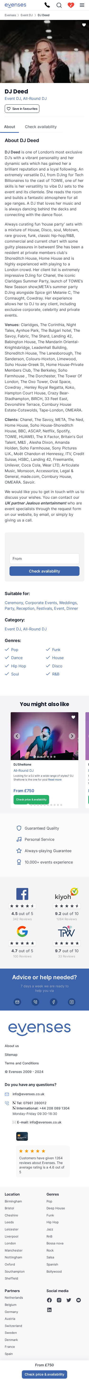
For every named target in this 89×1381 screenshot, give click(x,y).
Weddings (68, 602)
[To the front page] (15, 5)
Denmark (11, 1340)
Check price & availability (31, 799)
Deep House (56, 1208)
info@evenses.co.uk (45, 1122)
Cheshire (11, 1215)
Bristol (9, 1208)
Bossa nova (55, 1243)
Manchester (14, 1250)
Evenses (10, 15)
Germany (11, 1312)
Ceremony (14, 602)
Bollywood (54, 1271)
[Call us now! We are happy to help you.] (47, 5)
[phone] (35, 1002)
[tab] (34, 757)
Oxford (10, 1264)
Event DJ (27, 15)
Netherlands (14, 1297)
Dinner (72, 608)
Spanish (52, 1264)
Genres (53, 1194)
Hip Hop (18, 666)
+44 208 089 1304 (54, 1108)
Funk (56, 649)
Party (9, 608)
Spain (9, 1354)
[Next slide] (72, 736)
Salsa (50, 1257)
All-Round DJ (35, 98)
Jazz (50, 1229)
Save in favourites (24, 109)
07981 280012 (35, 1103)
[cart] (71, 5)
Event (59, 608)
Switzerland (13, 1326)
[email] (17, 1002)
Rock (50, 1250)
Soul (15, 674)
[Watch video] (44, 736)
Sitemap (11, 1054)
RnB (49, 1236)
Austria (10, 1319)
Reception (25, 608)
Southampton (15, 1271)
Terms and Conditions (22, 1063)
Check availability (44, 571)
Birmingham (13, 1201)
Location (12, 1194)
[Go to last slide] (17, 736)
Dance (17, 657)
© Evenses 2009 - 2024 (24, 1072)
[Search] (59, 5)
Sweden (11, 1333)
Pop (14, 649)
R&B (55, 674)
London (10, 1243)
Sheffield (11, 1278)
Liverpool (11, 1236)
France (10, 1347)
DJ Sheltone (20, 762)
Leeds (9, 1222)
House (58, 657)
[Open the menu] (82, 5)
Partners (12, 1291)
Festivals (44, 608)
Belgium (10, 1305)
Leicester (12, 1229)
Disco (57, 666)
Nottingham (13, 1257)
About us (12, 1046)
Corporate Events (41, 602)
